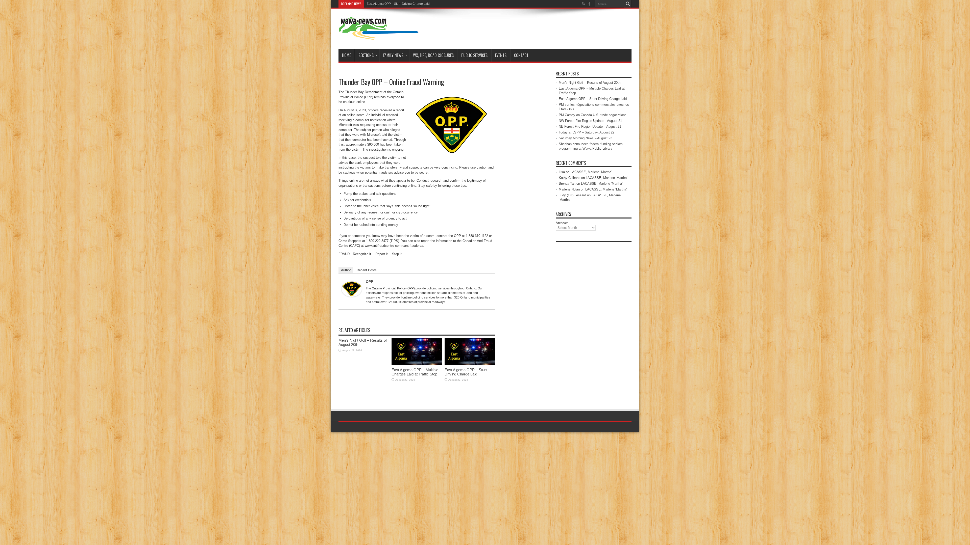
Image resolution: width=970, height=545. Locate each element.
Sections (366, 55)
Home (346, 55)
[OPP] (352, 295)
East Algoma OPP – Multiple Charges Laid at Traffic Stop (415, 372)
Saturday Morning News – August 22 (585, 138)
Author (346, 270)
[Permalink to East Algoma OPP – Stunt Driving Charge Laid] (470, 364)
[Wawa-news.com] (378, 36)
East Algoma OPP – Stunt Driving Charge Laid (398, 4)
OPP (369, 282)
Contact (521, 55)
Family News (393, 55)
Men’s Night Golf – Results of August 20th (589, 83)
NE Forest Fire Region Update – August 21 (590, 126)
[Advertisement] (594, 320)
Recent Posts (367, 270)
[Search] (628, 4)
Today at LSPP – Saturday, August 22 (586, 132)
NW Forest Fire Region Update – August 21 (590, 121)
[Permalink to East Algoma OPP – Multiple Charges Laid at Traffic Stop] (417, 364)
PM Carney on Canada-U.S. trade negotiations (592, 115)
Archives (562, 223)
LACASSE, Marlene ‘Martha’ (591, 172)
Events (500, 55)
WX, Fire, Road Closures (433, 55)
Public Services (474, 55)
